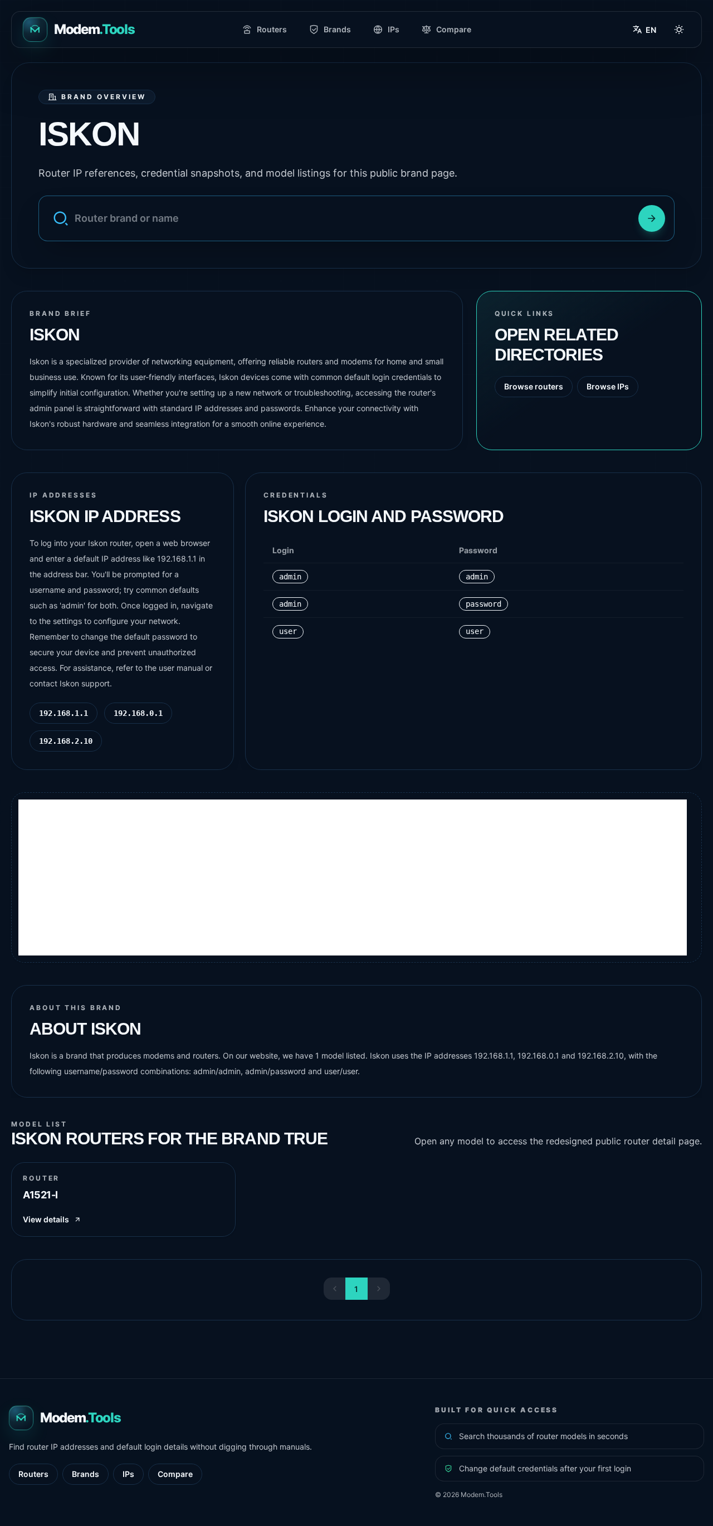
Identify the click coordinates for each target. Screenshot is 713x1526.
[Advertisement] (352, 877)
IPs (393, 29)
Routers (272, 29)
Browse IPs (608, 386)
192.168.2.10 (65, 741)
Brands (337, 29)
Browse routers (533, 386)
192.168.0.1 (138, 713)
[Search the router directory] (651, 218)
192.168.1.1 (63, 713)
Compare (453, 29)
